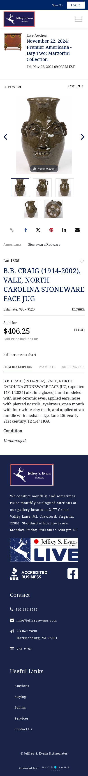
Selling (20, 707)
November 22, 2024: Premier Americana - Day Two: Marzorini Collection (49, 50)
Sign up (57, 5)
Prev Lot (14, 87)
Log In (76, 5)
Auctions (21, 686)
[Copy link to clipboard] (12, 230)
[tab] (17, 368)
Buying (20, 696)
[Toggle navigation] (78, 19)
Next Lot (74, 86)
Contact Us (23, 729)
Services (21, 718)
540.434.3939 (26, 609)
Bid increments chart (19, 355)
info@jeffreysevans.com (36, 620)
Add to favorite (82, 261)
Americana (12, 244)
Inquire (78, 309)
